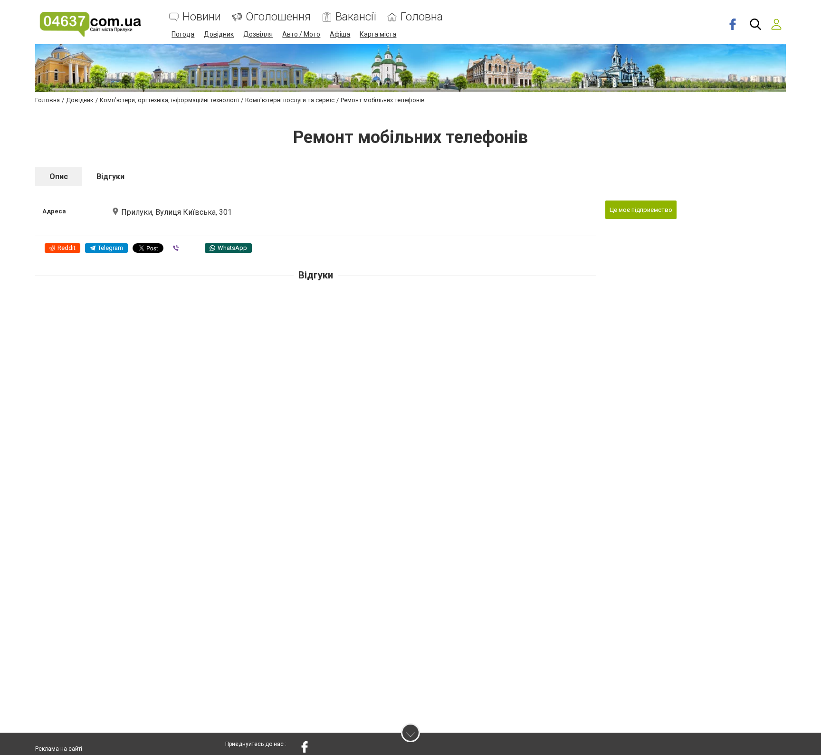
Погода (183, 34)
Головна (422, 16)
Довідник (219, 34)
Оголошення (278, 16)
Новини (201, 16)
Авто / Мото (301, 34)
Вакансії (355, 16)
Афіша (340, 34)
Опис (58, 176)
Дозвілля (258, 34)
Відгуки (110, 176)
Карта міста (378, 34)
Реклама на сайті (58, 748)
